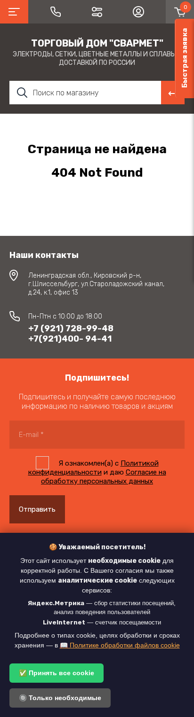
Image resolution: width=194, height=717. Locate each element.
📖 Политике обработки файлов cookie (120, 645)
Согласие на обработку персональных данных (103, 476)
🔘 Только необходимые (60, 697)
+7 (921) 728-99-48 (70, 328)
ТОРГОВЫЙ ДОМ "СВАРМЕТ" (97, 43)
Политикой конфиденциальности (93, 467)
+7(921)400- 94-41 (70, 339)
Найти (173, 92)
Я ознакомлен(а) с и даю (97, 472)
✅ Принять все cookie (56, 673)
